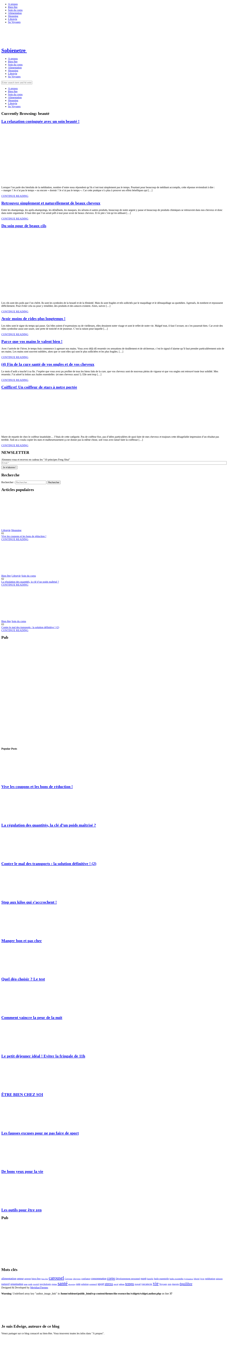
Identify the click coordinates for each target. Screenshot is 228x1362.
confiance (85, 1278)
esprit (143, 1278)
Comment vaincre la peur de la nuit (31, 1017)
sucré (116, 1284)
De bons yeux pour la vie (22, 1171)
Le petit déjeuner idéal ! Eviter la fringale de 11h (43, 1056)
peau (26, 1284)
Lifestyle (12, 19)
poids (30, 1284)
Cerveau (68, 1278)
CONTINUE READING (14, 196)
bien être (44, 1279)
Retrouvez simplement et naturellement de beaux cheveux (50, 203)
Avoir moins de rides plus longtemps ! (33, 318)
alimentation (8, 1278)
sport (101, 1284)
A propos (13, 4)
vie (156, 1283)
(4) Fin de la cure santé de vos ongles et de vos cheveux (47, 364)
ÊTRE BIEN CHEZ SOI (22, 1094)
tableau (122, 1284)
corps (111, 1278)
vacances (146, 1284)
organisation (16, 1284)
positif (36, 1284)
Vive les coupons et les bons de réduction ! (23, 536)
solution (85, 1284)
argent (27, 1278)
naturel (5, 1284)
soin (78, 1284)
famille (150, 1278)
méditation (210, 1278)
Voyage (163, 1284)
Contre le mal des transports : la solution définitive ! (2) (30, 627)
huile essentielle (161, 1278)
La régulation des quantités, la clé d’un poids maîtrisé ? (30, 581)
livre (202, 1278)
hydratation (188, 1279)
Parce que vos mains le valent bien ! (31, 341)
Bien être (13, 7)
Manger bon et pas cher (21, 941)
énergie (175, 1284)
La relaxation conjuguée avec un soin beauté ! (40, 121)
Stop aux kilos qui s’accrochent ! (29, 902)
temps (129, 1284)
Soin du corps (15, 10)
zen (169, 1284)
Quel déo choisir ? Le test (23, 979)
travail (138, 1284)
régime (54, 1284)
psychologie (45, 1284)
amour (20, 1278)
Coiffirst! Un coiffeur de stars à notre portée (39, 387)
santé (63, 1283)
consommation (98, 1278)
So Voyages (14, 22)
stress (109, 1284)
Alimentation (15, 13)
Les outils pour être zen (21, 1210)
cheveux (77, 1278)
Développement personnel (128, 1278)
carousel (56, 1277)
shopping (71, 1284)
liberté (197, 1278)
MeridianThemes (39, 1287)
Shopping (13, 16)
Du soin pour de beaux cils (23, 226)
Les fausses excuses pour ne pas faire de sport (40, 1133)
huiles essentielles (177, 1279)
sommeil (93, 1284)
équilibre (186, 1284)
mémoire (219, 1279)
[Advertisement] (14, 693)
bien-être (36, 1278)
